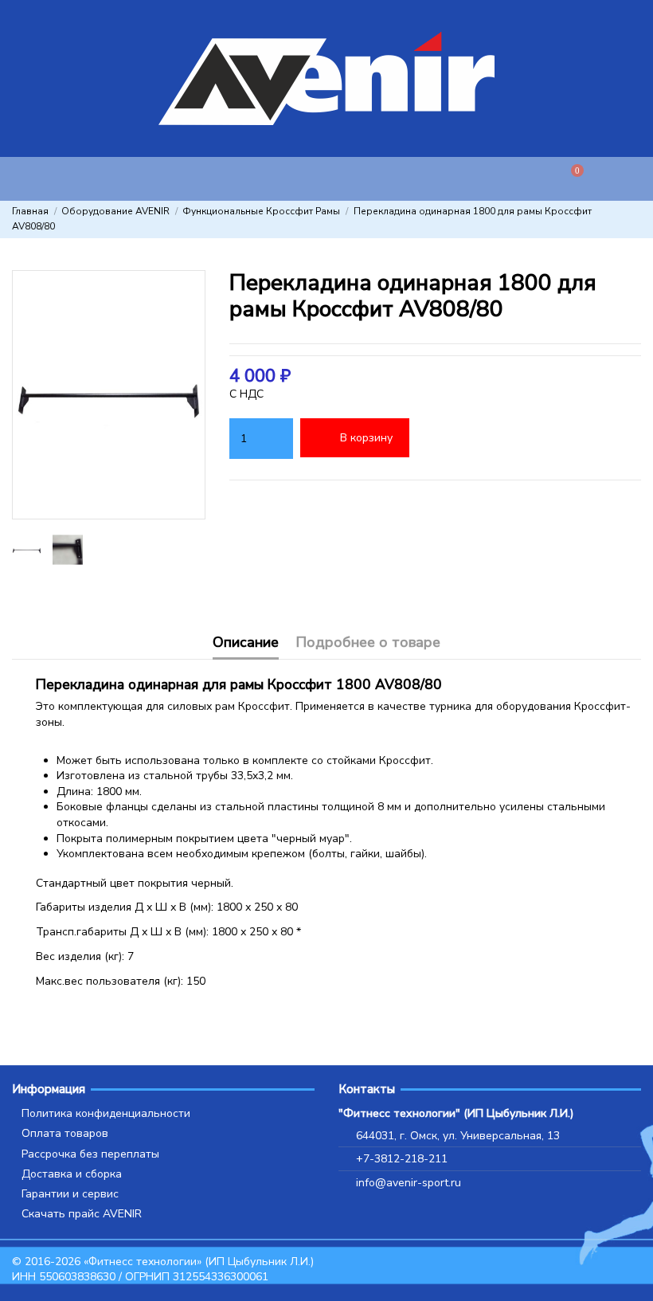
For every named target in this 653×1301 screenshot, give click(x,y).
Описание (246, 643)
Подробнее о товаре (367, 643)
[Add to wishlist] (437, 438)
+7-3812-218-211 (402, 1158)
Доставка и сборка (72, 1173)
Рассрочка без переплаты (90, 1154)
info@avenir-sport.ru (408, 1182)
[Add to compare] (488, 438)
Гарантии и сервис (70, 1193)
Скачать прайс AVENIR (82, 1213)
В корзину (366, 437)
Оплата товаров (65, 1133)
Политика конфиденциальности (106, 1113)
